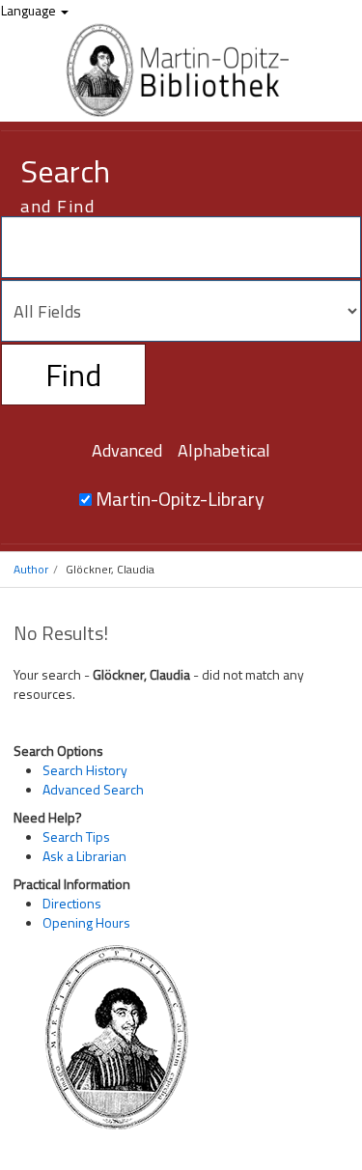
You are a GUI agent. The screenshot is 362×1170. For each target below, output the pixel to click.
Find (73, 374)
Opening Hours (86, 922)
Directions (71, 903)
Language (30, 10)
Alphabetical (224, 450)
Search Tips (76, 836)
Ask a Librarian (84, 856)
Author (31, 569)
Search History (84, 770)
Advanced (127, 450)
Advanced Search (93, 789)
